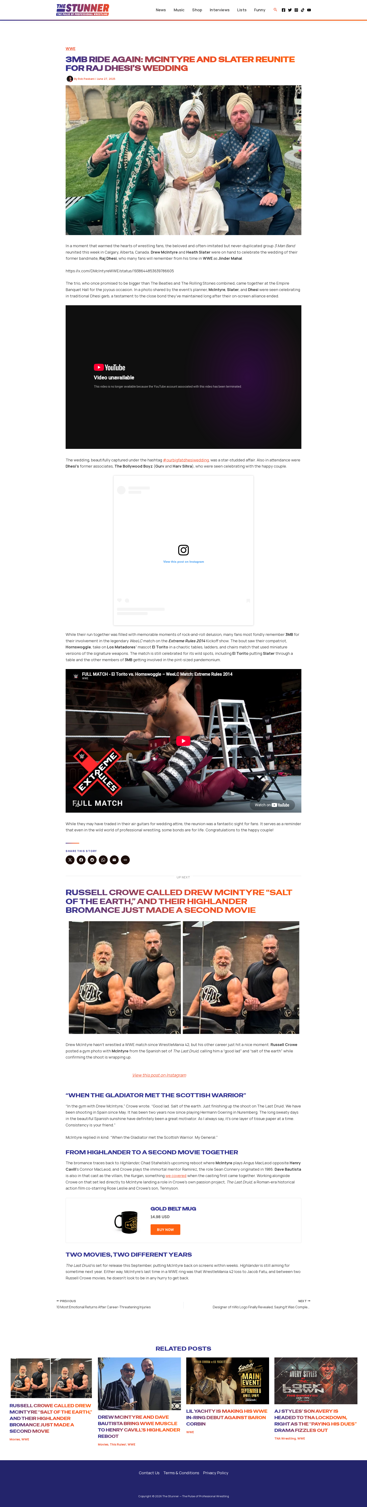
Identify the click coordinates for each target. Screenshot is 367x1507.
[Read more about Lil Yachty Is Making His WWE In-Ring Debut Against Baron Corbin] (227, 1380)
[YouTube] (309, 10)
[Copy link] (125, 859)
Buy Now (165, 1229)
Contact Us (149, 1472)
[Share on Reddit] (92, 859)
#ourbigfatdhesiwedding (186, 459)
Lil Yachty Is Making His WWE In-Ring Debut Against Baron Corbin (226, 1418)
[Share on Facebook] (81, 859)
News (161, 9)
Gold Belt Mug (173, 1209)
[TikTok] (303, 10)
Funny (259, 9)
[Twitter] (290, 10)
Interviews (220, 9)
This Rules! (118, 1444)
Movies (15, 1439)
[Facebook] (283, 10)
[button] (275, 10)
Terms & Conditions (181, 1472)
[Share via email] (114, 859)
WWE (70, 48)
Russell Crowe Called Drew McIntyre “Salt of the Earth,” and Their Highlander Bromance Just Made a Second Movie (179, 901)
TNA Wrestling (285, 1438)
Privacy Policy (215, 1472)
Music (179, 9)
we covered (175, 1175)
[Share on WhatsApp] (103, 859)
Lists (242, 9)
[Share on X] (70, 859)
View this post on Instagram (159, 1075)
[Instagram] (296, 10)
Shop (197, 9)
